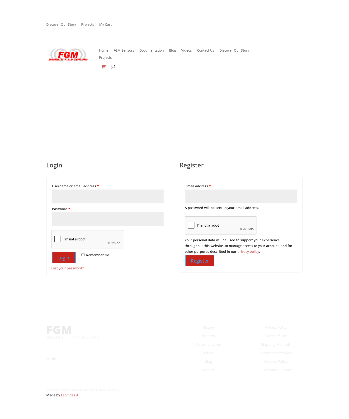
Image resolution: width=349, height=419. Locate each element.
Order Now (280, 52)
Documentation (151, 51)
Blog (172, 51)
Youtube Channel (60, 364)
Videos (186, 51)
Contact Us (205, 51)
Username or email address (75, 186)
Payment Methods (276, 353)
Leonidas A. (70, 395)
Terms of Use (276, 335)
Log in (64, 257)
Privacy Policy (276, 327)
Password (61, 209)
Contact (208, 369)
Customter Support (276, 369)
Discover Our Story (61, 24)
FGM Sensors (123, 51)
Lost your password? (67, 268)
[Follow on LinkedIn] (246, 25)
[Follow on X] (227, 25)
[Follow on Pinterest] (237, 25)
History (208, 327)
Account (280, 27)
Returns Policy (276, 361)
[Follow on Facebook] (218, 25)
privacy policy (248, 251)
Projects (87, 24)
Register (200, 261)
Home (103, 51)
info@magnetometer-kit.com (81, 358)
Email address (198, 186)
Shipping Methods (276, 344)
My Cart (105, 24)
